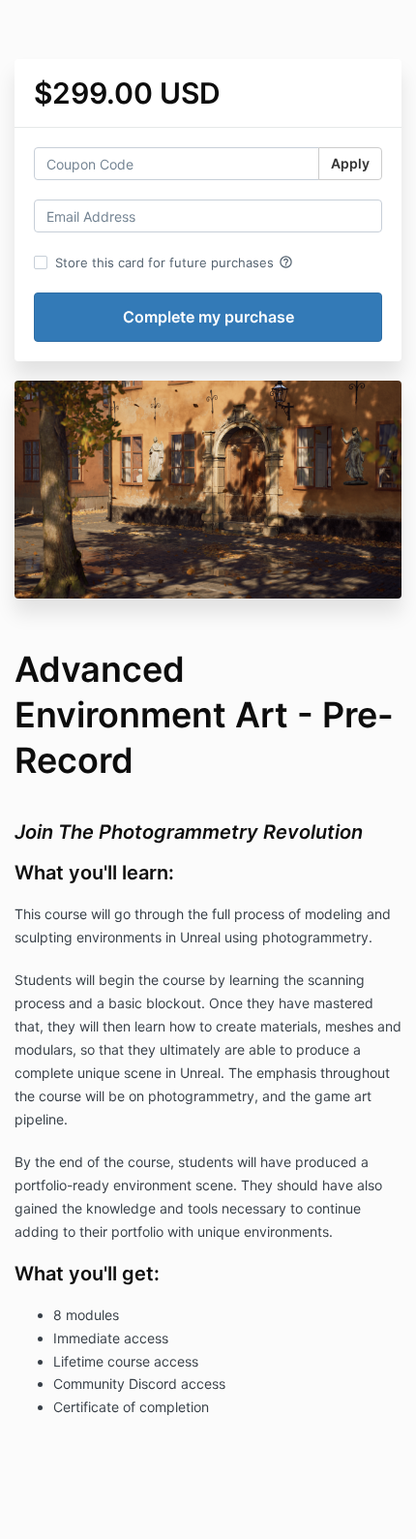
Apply (350, 163)
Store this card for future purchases (174, 262)
